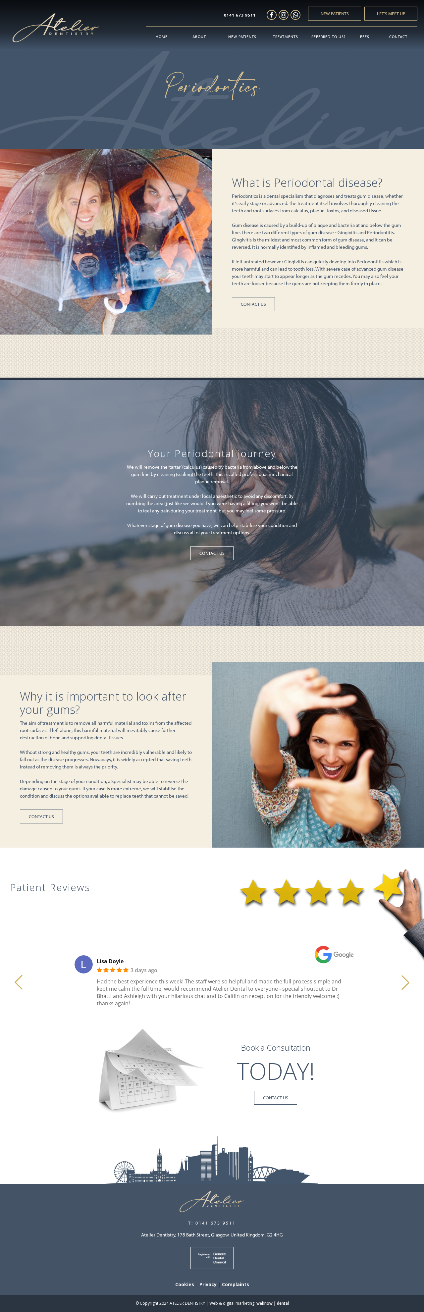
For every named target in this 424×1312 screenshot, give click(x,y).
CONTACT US (275, 1098)
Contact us (253, 304)
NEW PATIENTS (335, 14)
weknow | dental (272, 1303)
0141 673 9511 (240, 15)
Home (162, 36)
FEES (364, 36)
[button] (199, 37)
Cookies (184, 1284)
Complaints (235, 1284)
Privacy (208, 1284)
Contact (398, 36)
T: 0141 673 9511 (212, 1223)
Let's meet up (391, 14)
